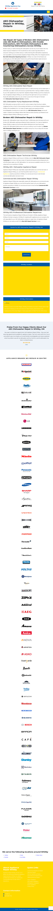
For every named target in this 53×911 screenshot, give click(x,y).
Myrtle (21, 855)
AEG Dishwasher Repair (12, 14)
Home (4, 14)
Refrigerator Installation (33, 883)
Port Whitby (22, 857)
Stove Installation (31, 884)
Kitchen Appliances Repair (34, 874)
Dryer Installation (31, 879)
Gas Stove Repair (31, 872)
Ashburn (6, 855)
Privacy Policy (30, 886)
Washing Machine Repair (33, 877)
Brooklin (6, 857)
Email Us (7, 894)
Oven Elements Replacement (34, 875)
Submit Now (26, 254)
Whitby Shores (39, 855)
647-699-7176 (8, 896)
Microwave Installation (32, 881)
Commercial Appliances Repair (35, 870)
